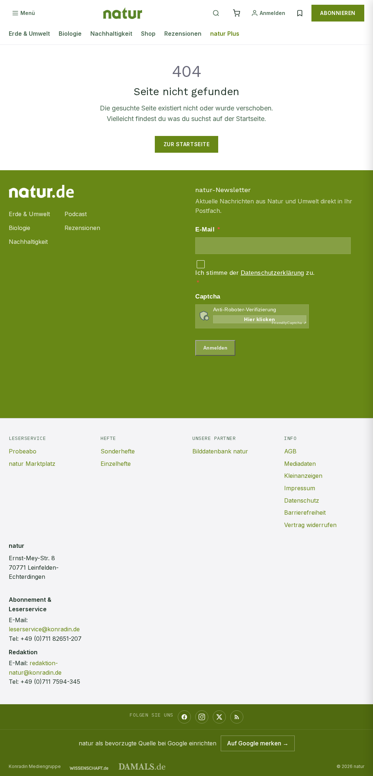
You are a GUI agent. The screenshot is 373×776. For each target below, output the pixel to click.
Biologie (70, 33)
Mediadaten (300, 463)
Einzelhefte (116, 463)
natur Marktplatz (32, 463)
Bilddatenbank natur (220, 451)
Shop (148, 33)
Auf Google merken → (257, 743)
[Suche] (216, 13)
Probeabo (22, 451)
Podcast (75, 214)
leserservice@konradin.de (44, 629)
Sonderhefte (118, 451)
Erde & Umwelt (29, 33)
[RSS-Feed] (236, 717)
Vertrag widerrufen (310, 525)
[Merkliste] (300, 13)
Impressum (299, 488)
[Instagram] (201, 717)
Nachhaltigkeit (111, 33)
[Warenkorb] (236, 13)
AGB (290, 451)
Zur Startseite (187, 144)
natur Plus (224, 33)
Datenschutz (301, 500)
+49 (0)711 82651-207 (51, 638)
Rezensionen (182, 33)
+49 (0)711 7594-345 (50, 681)
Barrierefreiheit (305, 512)
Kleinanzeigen (303, 475)
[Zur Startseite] (122, 13)
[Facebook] (184, 717)
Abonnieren (338, 13)
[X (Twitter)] (219, 717)
